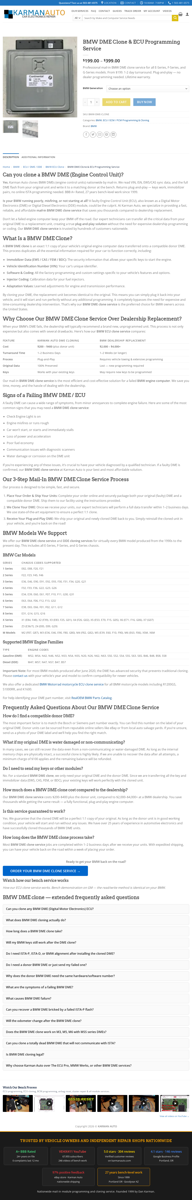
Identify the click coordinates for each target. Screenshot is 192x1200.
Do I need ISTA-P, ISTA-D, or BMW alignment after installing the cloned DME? (60, 953)
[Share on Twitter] (93, 134)
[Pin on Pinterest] (107, 134)
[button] (180, 14)
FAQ (93, 11)
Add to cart (116, 102)
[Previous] (9, 77)
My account (152, 11)
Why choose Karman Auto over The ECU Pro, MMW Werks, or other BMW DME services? (68, 1065)
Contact (104, 11)
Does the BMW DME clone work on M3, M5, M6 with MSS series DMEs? (56, 1032)
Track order (132, 11)
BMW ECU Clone (55, 167)
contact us (20, 676)
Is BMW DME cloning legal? (25, 1054)
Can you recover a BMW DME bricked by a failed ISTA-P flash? (50, 1009)
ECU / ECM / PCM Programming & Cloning (126, 120)
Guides (117, 11)
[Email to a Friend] (100, 134)
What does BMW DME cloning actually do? (36, 920)
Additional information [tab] (38, 157)
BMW (99, 120)
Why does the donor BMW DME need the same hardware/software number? (60, 976)
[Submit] (175, 18)
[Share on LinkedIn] (113, 134)
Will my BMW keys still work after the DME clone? (41, 942)
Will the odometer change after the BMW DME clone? (43, 1021)
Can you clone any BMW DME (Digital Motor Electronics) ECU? (50, 909)
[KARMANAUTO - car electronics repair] (34, 14)
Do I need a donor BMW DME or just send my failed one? (46, 965)
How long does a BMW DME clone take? (34, 931)
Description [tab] (11, 157)
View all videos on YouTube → (174, 1116)
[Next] (71, 77)
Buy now (144, 102)
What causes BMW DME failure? (28, 998)
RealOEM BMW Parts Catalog (91, 698)
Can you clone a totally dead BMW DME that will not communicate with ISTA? (60, 1043)
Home (6, 167)
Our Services (79, 11)
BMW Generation (93, 88)
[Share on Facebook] (86, 134)
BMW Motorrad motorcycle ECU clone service (72, 684)
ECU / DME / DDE (32, 167)
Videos (167, 11)
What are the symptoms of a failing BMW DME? (39, 987)
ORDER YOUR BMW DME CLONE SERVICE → (45, 871)
